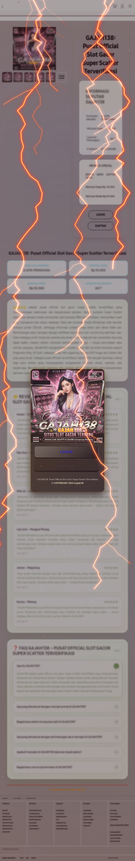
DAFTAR (66, 465)
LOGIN (66, 452)
